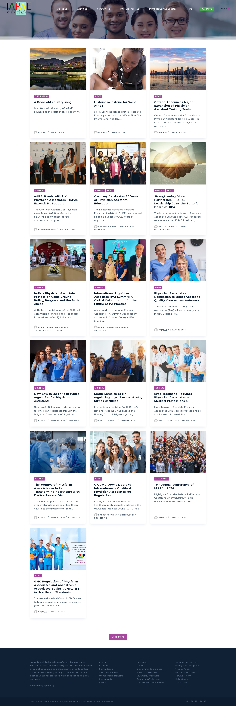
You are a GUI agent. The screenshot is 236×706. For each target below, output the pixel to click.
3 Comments (74, 518)
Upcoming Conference (150, 669)
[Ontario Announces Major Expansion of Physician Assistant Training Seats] (178, 69)
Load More (118, 636)
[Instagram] (201, 701)
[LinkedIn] (196, 701)
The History (41, 96)
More (189, 9)
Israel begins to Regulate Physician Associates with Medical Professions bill (174, 397)
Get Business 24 (105, 701)
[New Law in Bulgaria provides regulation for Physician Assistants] (58, 361)
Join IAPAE (207, 9)
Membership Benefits (111, 675)
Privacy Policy (182, 669)
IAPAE (51, 701)
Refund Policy (183, 675)
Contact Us (181, 682)
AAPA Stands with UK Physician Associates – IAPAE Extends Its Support (56, 200)
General (39, 190)
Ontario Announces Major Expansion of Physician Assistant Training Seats (173, 105)
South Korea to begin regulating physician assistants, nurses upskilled (118, 397)
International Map (109, 672)
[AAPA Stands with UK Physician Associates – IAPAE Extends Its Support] (58, 163)
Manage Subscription (187, 665)
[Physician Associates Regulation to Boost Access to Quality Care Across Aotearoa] (178, 260)
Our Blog (142, 662)
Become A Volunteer (149, 679)
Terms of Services (185, 672)
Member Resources (186, 662)
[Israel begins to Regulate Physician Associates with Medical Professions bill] (178, 361)
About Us (104, 662)
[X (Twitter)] (192, 701)
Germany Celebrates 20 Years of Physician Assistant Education (116, 200)
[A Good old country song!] (58, 69)
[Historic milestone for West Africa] (118, 69)
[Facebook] (187, 701)
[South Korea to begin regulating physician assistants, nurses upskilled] (118, 361)
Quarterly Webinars (148, 675)
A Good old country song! (53, 102)
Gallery (141, 665)
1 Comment (99, 230)
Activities (104, 665)
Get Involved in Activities (150, 682)
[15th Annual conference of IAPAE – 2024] (178, 452)
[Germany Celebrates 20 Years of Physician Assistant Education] (118, 163)
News (98, 96)
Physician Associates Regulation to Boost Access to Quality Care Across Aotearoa (177, 297)
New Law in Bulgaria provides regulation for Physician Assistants (56, 397)
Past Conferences (147, 672)
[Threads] (205, 701)
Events (103, 682)
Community (105, 679)
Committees (106, 669)
